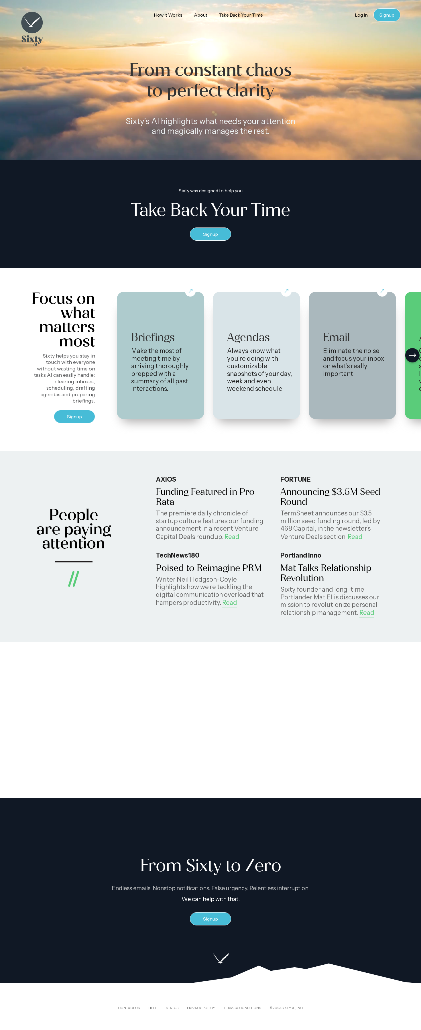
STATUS (172, 1008)
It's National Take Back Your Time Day (314, 735)
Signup (386, 15)
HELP (152, 1008)
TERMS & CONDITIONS (242, 1008)
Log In (361, 15)
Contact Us (129, 1008)
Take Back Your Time (243, 15)
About (200, 15)
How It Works (168, 15)
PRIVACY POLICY (201, 1008)
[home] (46, 28)
